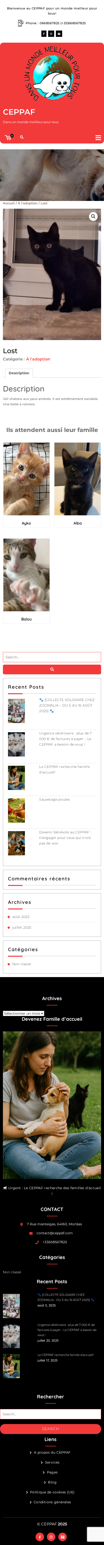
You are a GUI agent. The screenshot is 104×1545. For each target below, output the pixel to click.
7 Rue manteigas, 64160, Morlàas (54, 1224)
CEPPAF (19, 112)
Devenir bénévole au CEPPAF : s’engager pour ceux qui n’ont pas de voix (65, 837)
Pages (52, 1472)
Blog (52, 1482)
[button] (95, 137)
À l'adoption (27, 203)
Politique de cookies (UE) (52, 1492)
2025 (62, 1524)
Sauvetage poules (54, 799)
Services (52, 1462)
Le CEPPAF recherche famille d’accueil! (65, 1355)
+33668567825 (55, 1242)
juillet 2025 (21, 927)
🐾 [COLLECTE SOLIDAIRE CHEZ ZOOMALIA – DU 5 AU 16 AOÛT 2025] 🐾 (67, 705)
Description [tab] (19, 373)
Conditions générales (52, 1502)
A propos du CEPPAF (52, 1452)
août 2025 (21, 917)
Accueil (9, 203)
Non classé (21, 964)
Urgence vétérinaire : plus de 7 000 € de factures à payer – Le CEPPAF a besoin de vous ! (65, 739)
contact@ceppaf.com (55, 1233)
